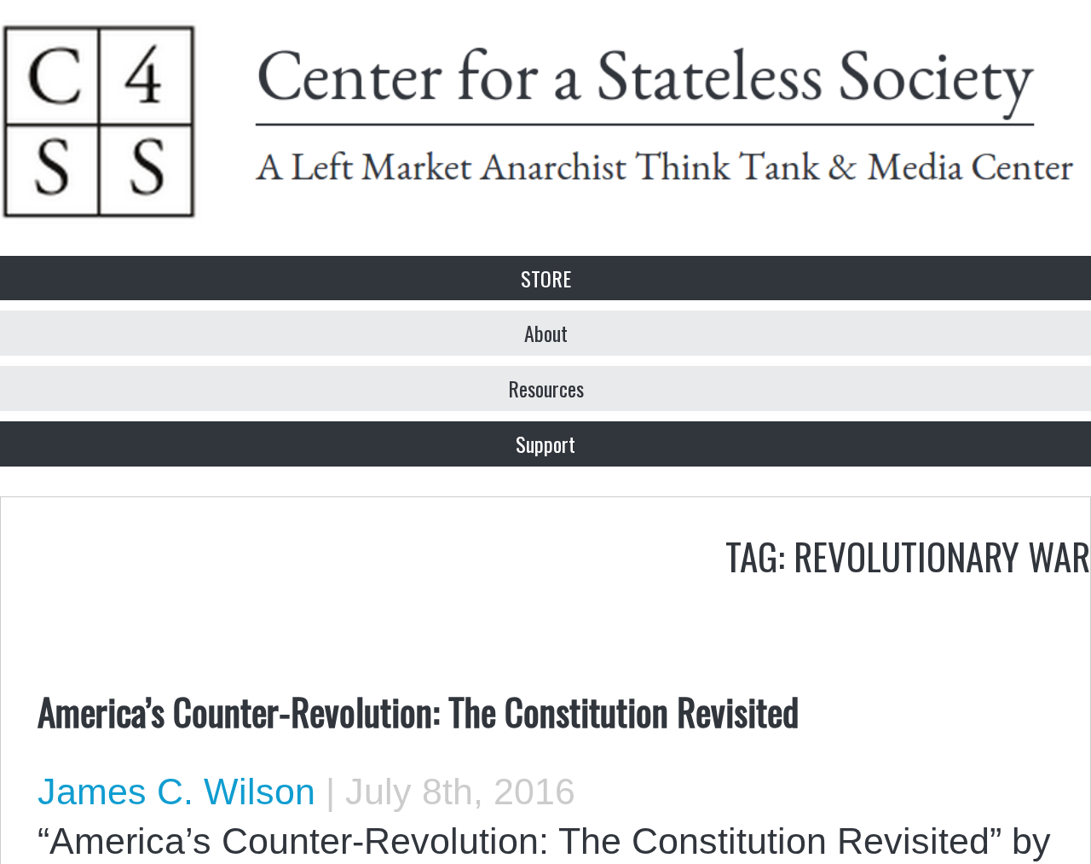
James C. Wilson (176, 791)
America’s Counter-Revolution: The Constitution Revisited (418, 710)
